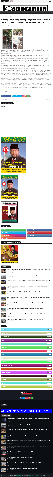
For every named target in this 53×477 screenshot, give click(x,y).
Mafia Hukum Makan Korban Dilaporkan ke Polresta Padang (20, 457)
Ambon (25, 329)
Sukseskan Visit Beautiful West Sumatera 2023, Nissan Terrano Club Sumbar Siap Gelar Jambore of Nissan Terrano (28, 441)
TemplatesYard (18, 475)
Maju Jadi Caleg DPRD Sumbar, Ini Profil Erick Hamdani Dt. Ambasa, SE (22, 468)
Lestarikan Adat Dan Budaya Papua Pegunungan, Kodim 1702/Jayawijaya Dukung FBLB (25, 302)
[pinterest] (39, 232)
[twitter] (13, 232)
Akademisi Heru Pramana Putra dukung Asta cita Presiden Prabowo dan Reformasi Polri (26, 319)
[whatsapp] (13, 230)
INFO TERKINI (4, 25)
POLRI (25, 379)
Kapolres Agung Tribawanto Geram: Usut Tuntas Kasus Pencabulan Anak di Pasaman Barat (27, 286)
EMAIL (41, 475)
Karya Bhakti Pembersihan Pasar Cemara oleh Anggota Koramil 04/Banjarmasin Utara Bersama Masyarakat (27, 314)
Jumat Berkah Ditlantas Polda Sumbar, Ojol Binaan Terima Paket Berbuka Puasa (24, 291)
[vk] (39, 235)
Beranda (2, 16)
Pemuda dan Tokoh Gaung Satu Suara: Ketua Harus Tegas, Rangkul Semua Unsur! (25, 308)
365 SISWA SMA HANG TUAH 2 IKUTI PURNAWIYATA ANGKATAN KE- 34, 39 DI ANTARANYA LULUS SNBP (28, 429)
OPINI (25, 351)
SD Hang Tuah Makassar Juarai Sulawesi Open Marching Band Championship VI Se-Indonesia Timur (28, 435)
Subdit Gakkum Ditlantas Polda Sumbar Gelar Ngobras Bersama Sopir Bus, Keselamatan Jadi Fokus (28, 297)
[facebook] (39, 230)
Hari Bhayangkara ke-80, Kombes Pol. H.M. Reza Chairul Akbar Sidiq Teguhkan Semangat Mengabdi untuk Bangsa (28, 281)
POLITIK (25, 376)
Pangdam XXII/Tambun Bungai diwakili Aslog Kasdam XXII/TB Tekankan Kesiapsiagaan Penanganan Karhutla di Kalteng (28, 270)
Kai (25, 340)
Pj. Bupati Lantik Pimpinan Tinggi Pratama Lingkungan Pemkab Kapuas (22, 424)
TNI (25, 383)
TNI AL (25, 386)
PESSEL (25, 368)
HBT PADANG (25, 336)
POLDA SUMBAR (25, 372)
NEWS (25, 347)
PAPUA (25, 358)
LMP (25, 343)
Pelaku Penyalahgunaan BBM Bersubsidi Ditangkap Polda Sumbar (21, 451)
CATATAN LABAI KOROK (25, 333)
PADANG (25, 354)
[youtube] (13, 238)
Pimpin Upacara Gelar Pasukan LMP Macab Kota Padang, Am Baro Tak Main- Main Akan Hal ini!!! (27, 446)
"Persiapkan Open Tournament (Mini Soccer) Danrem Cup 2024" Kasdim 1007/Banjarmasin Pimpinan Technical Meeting (28, 463)
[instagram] (13, 235)
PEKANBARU (25, 361)
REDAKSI (44, 475)
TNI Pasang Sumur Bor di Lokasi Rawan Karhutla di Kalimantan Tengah (22, 275)
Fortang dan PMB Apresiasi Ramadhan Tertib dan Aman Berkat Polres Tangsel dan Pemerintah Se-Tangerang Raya (28, 419)
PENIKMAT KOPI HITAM (25, 365)
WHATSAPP (50, 475)
